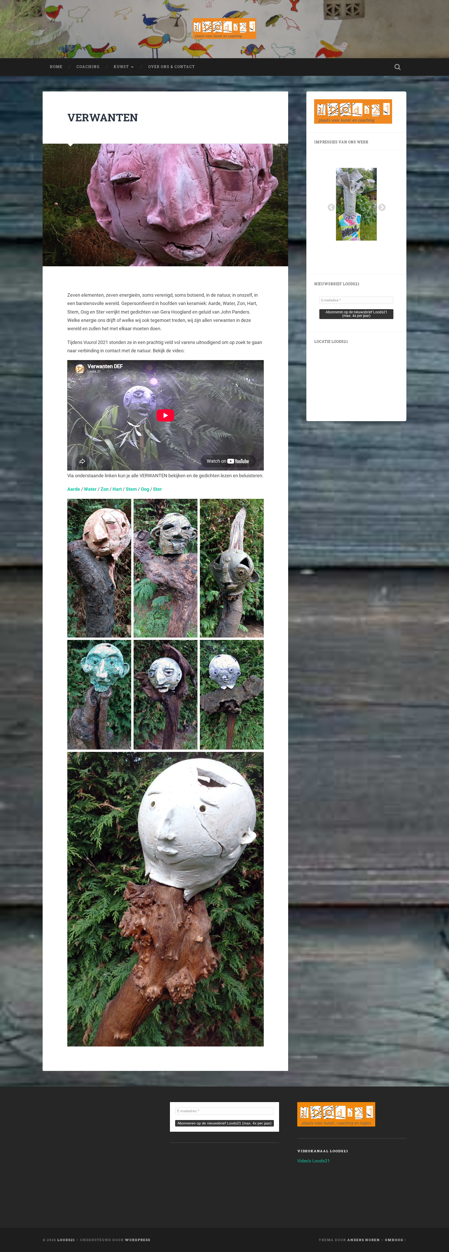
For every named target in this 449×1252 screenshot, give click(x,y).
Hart (117, 489)
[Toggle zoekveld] (397, 67)
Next (380, 206)
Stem (131, 489)
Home (56, 66)
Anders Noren (363, 1240)
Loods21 (66, 1240)
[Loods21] (224, 29)
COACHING (88, 66)
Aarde (73, 489)
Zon (105, 489)
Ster (157, 489)
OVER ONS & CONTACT (171, 66)
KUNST (121, 66)
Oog (145, 489)
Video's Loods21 (313, 1160)
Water (90, 489)
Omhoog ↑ (395, 1240)
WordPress (137, 1240)
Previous (329, 206)
